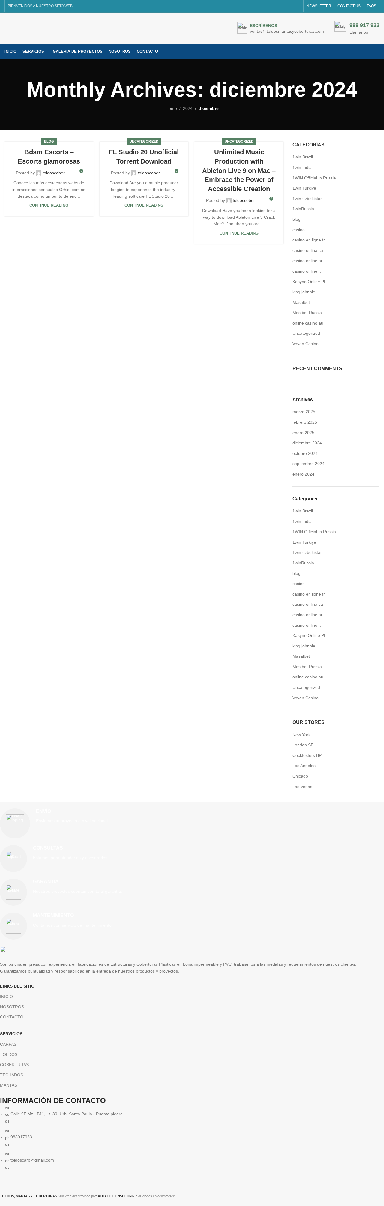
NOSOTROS (12, 1006)
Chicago (300, 776)
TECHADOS (11, 1074)
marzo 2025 (303, 411)
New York (301, 734)
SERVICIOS (11, 1033)
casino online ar (307, 260)
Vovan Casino (305, 343)
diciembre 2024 (307, 442)
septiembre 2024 (308, 463)
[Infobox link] (280, 28)
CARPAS (8, 1044)
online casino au (307, 323)
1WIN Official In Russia (314, 178)
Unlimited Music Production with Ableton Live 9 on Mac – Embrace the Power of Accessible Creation (239, 170)
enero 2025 (303, 432)
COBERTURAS (14, 1064)
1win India (302, 167)
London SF (303, 744)
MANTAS (8, 1085)
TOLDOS (8, 1054)
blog (49, 141)
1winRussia (303, 208)
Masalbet (301, 302)
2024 (188, 108)
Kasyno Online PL (309, 281)
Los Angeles (304, 765)
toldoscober (54, 172)
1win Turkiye (304, 188)
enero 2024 (303, 474)
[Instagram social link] (372, 51)
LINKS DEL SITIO (17, 986)
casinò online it (306, 271)
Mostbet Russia (307, 312)
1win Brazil (302, 156)
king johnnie (303, 292)
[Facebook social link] (364, 51)
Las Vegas (302, 786)
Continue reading (48, 205)
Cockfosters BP (307, 755)
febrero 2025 (304, 422)
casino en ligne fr (308, 240)
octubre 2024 (305, 453)
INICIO (6, 996)
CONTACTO (11, 1017)
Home (171, 108)
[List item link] (187, 1137)
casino (298, 229)
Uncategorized (144, 141)
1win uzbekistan (307, 198)
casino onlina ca (307, 250)
